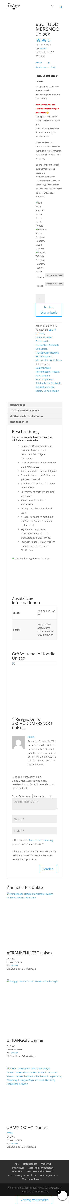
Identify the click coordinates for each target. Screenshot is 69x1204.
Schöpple (56, 383)
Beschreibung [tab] (17, 404)
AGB (17, 1163)
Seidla (39, 390)
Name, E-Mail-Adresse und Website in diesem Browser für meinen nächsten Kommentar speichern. (34, 855)
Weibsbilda (56, 360)
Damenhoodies (44, 337)
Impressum (18, 1167)
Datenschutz (30, 1163)
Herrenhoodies (44, 356)
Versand (43, 48)
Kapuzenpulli (43, 375)
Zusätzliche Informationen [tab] (24, 410)
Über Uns (17, 1171)
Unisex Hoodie (51, 390)
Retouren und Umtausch (39, 1171)
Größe (40, 277)
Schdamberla (43, 383)
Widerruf (46, 1163)
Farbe (40, 285)
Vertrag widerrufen (32, 1179)
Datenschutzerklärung (41, 840)
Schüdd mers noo (45, 386)
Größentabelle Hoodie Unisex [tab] (26, 416)
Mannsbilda (42, 360)
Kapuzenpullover (45, 379)
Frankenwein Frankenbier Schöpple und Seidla (47, 345)
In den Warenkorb (49, 310)
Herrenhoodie (43, 371)
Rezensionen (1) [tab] (19, 421)
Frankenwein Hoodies (47, 352)
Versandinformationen (41, 1167)
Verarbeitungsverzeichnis (22, 1175)
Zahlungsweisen (48, 1175)
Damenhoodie (43, 367)
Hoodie (55, 371)
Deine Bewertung (22, 796)
